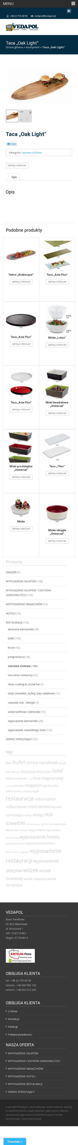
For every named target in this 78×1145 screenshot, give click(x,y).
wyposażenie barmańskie (23, 721)
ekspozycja (28, 772)
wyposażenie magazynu (17, 852)
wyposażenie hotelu (39, 837)
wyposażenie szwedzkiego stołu (27, 730)
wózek (30, 870)
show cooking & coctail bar (24, 684)
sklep (28, 815)
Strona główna (14, 47)
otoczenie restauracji (20, 675)
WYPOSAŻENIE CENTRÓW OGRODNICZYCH (34, 1061)
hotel (57, 771)
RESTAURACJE (14, 622)
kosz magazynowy (48, 778)
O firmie (12, 1011)
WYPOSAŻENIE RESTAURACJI (25, 1084)
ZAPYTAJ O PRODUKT (17, 165)
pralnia (18, 791)
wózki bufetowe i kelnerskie (24, 712)
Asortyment (33, 47)
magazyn (33, 785)
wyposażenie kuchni (16, 843)
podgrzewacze (16, 657)
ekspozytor (44, 772)
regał (35, 791)
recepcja (27, 791)
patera (9, 791)
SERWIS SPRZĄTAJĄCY (19, 739)
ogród (46, 786)
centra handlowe (42, 762)
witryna (24, 830)
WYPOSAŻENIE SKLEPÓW (21, 581)
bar (9, 762)
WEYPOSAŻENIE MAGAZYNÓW (24, 604)
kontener (21, 778)
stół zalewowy (33, 824)
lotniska (18, 785)
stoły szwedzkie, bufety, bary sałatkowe (31, 693)
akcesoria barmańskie (21, 629)
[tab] (14, 177)
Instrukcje (13, 1019)
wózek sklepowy (35, 879)
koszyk (9, 786)
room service (39, 806)
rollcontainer (45, 799)
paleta (55, 785)
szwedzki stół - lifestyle (21, 702)
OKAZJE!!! (11, 572)
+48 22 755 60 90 (18, 16)
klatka (10, 778)
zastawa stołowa (32, 152)
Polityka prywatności (20, 1034)
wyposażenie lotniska (40, 843)
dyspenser (15, 772)
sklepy (38, 814)
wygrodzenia (37, 830)
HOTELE (11, 613)
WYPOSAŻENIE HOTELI (21, 1076)
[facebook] (69, 11)
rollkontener (16, 806)
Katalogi (13, 1026)
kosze (11, 647)
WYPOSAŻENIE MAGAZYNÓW (25, 1068)
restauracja (20, 798)
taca (16, 830)
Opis (14, 177)
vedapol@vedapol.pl (45, 16)
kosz (30, 779)
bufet (11, 638)
